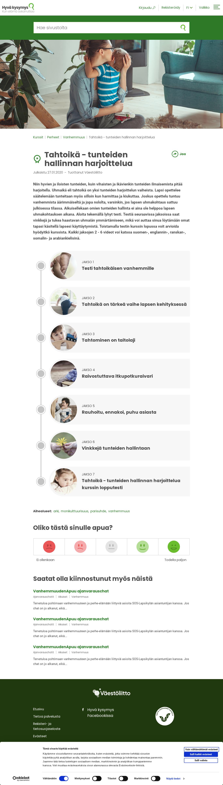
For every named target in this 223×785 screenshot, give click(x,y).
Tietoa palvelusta (46, 716)
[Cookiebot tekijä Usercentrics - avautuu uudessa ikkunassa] (21, 778)
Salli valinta (201, 760)
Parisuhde (98, 511)
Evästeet (40, 736)
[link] (111, 600)
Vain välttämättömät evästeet (201, 749)
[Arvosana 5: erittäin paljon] (174, 546)
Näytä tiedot (173, 778)
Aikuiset (62, 596)
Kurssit (38, 137)
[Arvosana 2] (80, 546)
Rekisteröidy (171, 7)
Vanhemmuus (74, 137)
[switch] (97, 778)
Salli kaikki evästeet (201, 754)
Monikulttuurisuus (75, 511)
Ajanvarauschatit (43, 596)
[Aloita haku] (183, 27)
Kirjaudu (145, 8)
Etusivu (38, 709)
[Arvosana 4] (142, 546)
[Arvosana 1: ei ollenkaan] (49, 546)
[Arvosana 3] (111, 546)
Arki (56, 511)
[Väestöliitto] (111, 692)
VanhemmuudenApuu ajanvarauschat (71, 591)
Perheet (53, 137)
